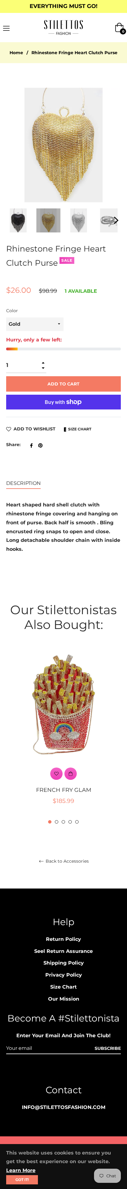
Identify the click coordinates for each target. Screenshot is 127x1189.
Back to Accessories (66, 861)
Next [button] (116, 220)
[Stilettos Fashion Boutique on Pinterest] (63, 1070)
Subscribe (108, 1048)
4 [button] (70, 822)
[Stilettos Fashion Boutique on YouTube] (75, 1070)
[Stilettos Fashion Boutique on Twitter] (87, 1070)
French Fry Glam (63, 790)
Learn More (20, 1170)
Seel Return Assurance (63, 951)
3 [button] (63, 822)
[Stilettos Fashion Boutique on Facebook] (52, 1070)
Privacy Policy (63, 975)
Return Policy (63, 939)
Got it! (22, 1179)
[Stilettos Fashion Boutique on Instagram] (40, 1070)
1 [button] (49, 822)
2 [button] (56, 822)
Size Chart (79, 429)
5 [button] (77, 822)
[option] (63, 736)
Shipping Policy (63, 963)
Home (16, 52)
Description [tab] (23, 483)
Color (12, 310)
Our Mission (63, 999)
